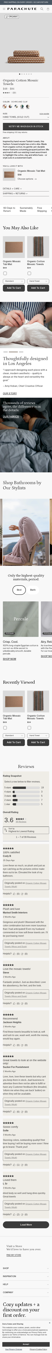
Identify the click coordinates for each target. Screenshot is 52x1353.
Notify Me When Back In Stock (26, 127)
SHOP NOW (9, 659)
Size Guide (44, 114)
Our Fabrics (11, 417)
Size (5, 114)
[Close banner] (50, 1322)
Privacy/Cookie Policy (38, 1349)
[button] (5, 353)
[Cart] (48, 9)
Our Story (10, 394)
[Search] (42, 9)
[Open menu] (4, 9)
